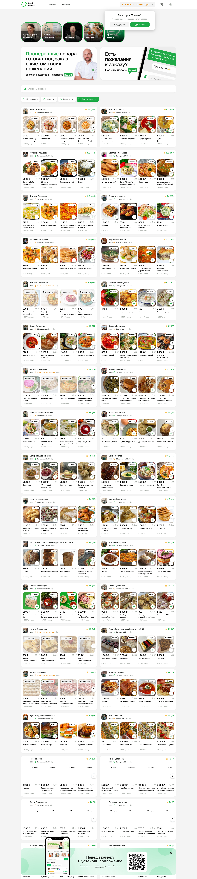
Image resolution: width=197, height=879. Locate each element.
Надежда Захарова (39, 239)
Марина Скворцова (39, 845)
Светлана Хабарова (118, 153)
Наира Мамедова (117, 845)
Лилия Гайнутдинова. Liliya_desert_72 (126, 629)
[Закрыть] (171, 853)
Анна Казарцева (116, 109)
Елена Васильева (38, 109)
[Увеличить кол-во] (37, 130)
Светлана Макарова (39, 585)
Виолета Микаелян (117, 196)
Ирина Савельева (38, 672)
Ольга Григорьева (38, 802)
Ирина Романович (38, 369)
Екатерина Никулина (119, 282)
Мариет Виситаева (117, 499)
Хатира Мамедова (117, 369)
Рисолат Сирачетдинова (41, 412)
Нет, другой (119, 24)
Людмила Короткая (118, 802)
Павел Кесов (36, 759)
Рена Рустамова (116, 759)
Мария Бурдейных (117, 239)
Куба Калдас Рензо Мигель (42, 715)
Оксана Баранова (117, 326)
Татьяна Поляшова (38, 196)
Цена (48, 99)
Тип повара (87, 99)
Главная (52, 4)
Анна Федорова (116, 715)
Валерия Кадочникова (40, 456)
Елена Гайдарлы (37, 326)
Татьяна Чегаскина (39, 282)
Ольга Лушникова (117, 585)
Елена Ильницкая (117, 412)
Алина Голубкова (116, 672)
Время (66, 99)
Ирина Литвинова (38, 629)
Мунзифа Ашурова (38, 153)
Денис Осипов (115, 456)
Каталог (66, 4)
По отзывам (32, 99)
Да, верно (139, 24)
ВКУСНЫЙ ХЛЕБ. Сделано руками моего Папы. (52, 542)
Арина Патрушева (117, 542)
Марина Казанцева (39, 499)
